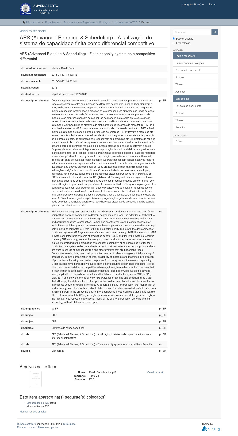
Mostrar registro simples (33, 31)
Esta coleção (183, 43)
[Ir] (214, 32)
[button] (192, 4)
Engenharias (52, 22)
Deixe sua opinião (48, 427)
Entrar (178, 141)
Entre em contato (26, 427)
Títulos (179, 84)
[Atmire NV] (211, 427)
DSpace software (26, 424)
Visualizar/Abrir (155, 372)
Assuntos (180, 91)
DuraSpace (69, 424)
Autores (179, 77)
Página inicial (33, 22)
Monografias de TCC (125, 22)
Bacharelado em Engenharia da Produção (87, 22)
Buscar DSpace (184, 38)
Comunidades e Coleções (189, 63)
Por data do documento (188, 70)
